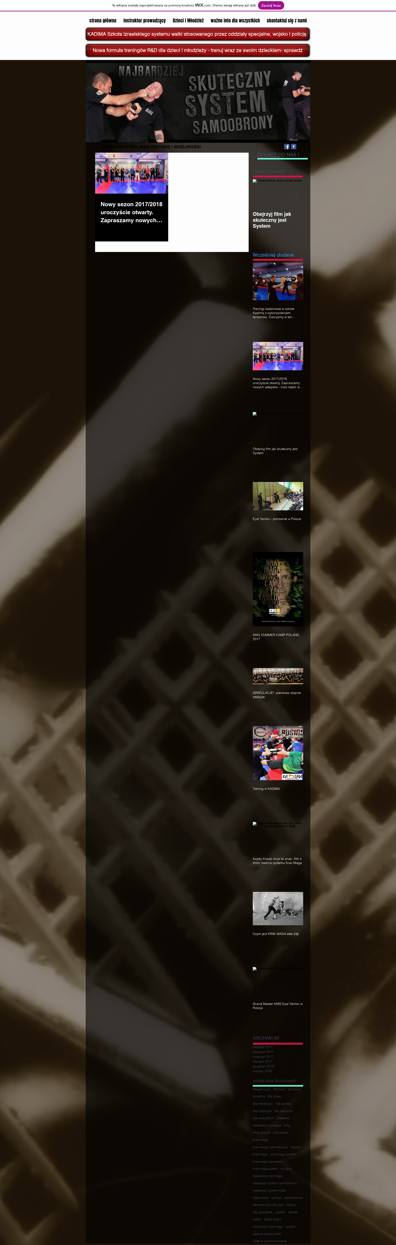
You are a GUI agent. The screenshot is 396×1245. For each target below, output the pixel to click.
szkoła (292, 1212)
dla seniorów (283, 1111)
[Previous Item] (260, 193)
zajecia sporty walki (267, 1234)
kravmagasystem (265, 1169)
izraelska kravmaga (267, 1125)
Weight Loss (262, 1089)
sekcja (291, 1205)
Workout (279, 1089)
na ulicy (286, 1169)
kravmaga (260, 1154)
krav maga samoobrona (270, 1147)
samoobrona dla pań (268, 1205)
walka (257, 1219)
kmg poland (261, 1132)
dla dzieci (275, 1096)
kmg (287, 1125)
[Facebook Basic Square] (293, 146)
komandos (281, 1132)
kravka (295, 1147)
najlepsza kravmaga (267, 1176)
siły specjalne (262, 1212)
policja (276, 1198)
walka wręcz (273, 1219)
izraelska (283, 1118)
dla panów (283, 1104)
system (280, 1212)
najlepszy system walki (269, 1190)
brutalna (259, 1096)
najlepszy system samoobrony (275, 1183)
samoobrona (293, 1198)
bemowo (294, 1089)
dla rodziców (262, 1111)
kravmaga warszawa (268, 1161)
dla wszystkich (263, 1118)
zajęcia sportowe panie (270, 1241)
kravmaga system (283, 1154)
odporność (261, 1198)
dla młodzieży (263, 1104)
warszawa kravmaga (268, 1226)
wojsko (290, 1226)
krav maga (260, 1140)
